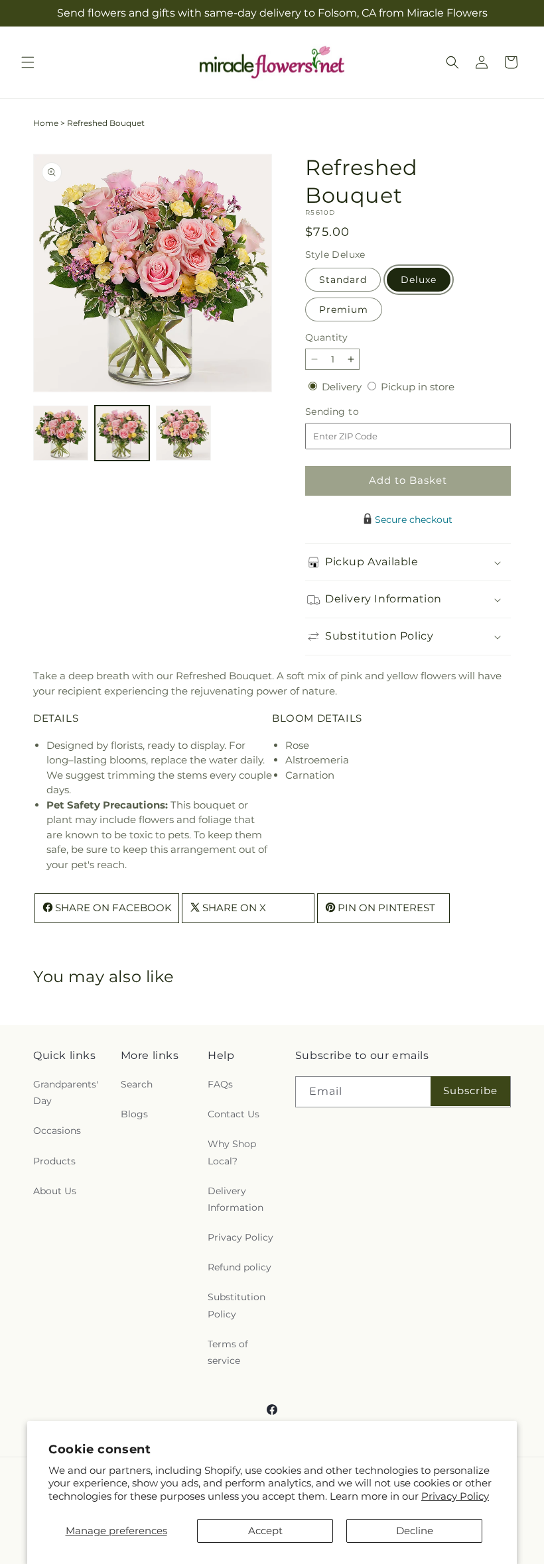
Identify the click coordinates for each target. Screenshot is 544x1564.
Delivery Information (235, 1199)
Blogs (134, 1114)
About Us (54, 1191)
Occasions (57, 1131)
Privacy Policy (455, 1496)
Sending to (352, 412)
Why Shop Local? (232, 1152)
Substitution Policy (236, 1305)
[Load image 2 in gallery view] (122, 433)
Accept (265, 1530)
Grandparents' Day (65, 1092)
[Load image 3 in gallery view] (183, 433)
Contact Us (233, 1114)
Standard (343, 280)
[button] (27, 62)
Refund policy (239, 1267)
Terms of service (228, 1352)
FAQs (220, 1084)
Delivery (343, 386)
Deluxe (419, 280)
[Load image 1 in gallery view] (60, 433)
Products (54, 1161)
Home (45, 123)
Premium (343, 309)
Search (137, 1084)
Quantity (326, 337)
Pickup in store (417, 386)
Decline (414, 1530)
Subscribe (470, 1090)
